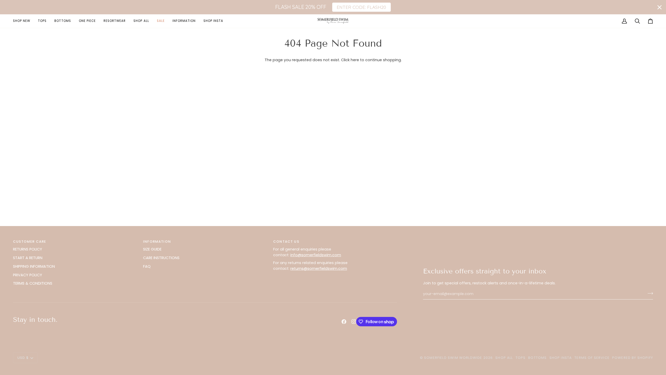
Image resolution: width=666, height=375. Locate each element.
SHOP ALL (504, 357)
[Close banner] (659, 7)
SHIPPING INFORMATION (34, 266)
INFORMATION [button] (157, 241)
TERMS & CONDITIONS (32, 283)
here (355, 60)
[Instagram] (353, 321)
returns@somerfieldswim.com (318, 268)
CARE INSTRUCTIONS (161, 257)
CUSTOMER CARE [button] (29, 241)
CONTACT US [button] (286, 241)
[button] (184, 21)
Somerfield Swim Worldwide (453, 357)
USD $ (23, 357)
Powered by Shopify (632, 357)
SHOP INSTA (560, 357)
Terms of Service (592, 357)
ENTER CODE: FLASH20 (361, 7)
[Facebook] (344, 321)
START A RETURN (27, 257)
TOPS (521, 357)
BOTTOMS (537, 357)
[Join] (648, 293)
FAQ (147, 266)
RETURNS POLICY (27, 249)
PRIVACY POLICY (27, 275)
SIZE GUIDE (152, 249)
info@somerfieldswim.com (315, 255)
